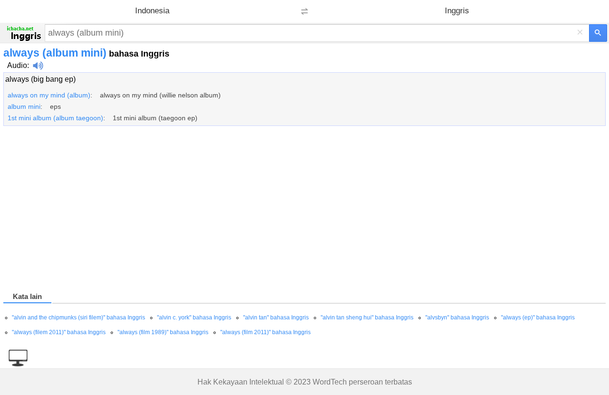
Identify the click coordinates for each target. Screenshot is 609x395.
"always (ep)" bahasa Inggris (538, 317)
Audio (17, 65)
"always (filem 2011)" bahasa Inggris (59, 332)
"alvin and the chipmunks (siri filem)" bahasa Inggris (78, 317)
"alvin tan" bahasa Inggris (276, 317)
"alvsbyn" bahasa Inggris (457, 317)
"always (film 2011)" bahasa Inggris (265, 332)
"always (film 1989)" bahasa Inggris (163, 332)
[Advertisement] (288, 210)
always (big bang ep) (40, 79)
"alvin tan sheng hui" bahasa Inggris (367, 317)
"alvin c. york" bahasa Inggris (194, 317)
